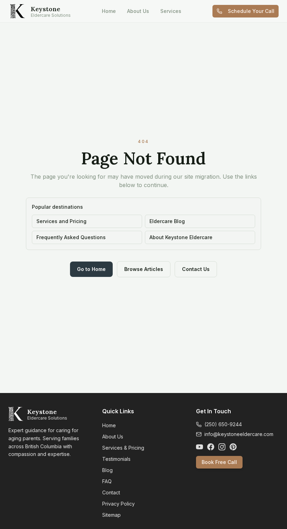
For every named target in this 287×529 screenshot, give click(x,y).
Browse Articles (143, 269)
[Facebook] (210, 446)
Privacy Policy (118, 504)
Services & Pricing (123, 448)
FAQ (107, 481)
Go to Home (91, 269)
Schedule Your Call (251, 11)
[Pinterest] (233, 446)
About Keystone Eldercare (180, 237)
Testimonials (116, 459)
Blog (107, 470)
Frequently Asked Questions (71, 237)
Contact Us (196, 269)
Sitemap (111, 515)
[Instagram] (221, 446)
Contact (111, 492)
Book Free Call (219, 462)
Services (170, 11)
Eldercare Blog (167, 221)
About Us (138, 11)
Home (109, 11)
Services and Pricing (61, 221)
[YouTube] (199, 446)
